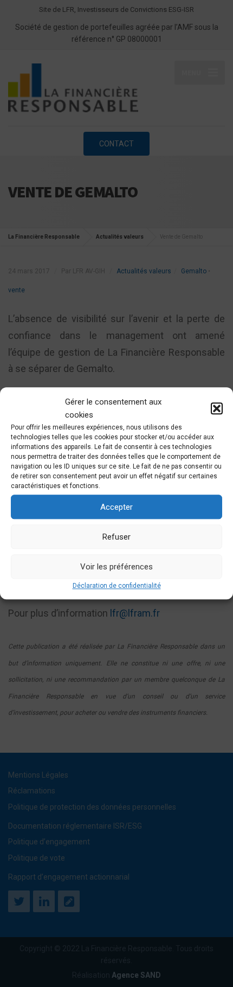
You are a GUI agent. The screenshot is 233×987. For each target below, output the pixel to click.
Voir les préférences (116, 567)
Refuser (116, 537)
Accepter (116, 507)
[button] (216, 408)
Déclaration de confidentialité (117, 585)
